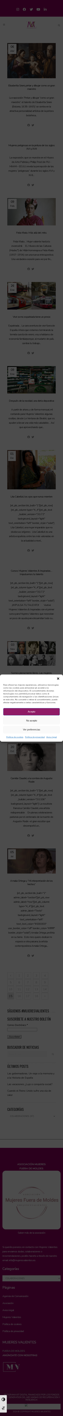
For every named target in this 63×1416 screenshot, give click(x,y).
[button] (58, 678)
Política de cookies (14, 737)
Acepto (31, 711)
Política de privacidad (35, 737)
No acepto (31, 720)
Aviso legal (51, 737)
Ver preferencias (31, 729)
